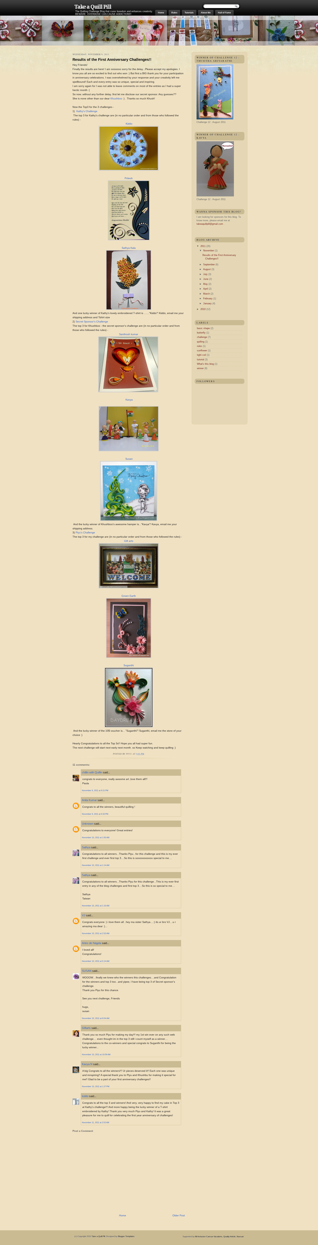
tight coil (201, 355)
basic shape (203, 328)
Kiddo (129, 123)
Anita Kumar (89, 800)
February (208, 298)
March (207, 293)
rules (199, 346)
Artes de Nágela (91, 943)
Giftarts (86, 1027)
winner (200, 368)
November (209, 250)
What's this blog (205, 364)
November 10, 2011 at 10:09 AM (96, 1054)
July (205, 274)
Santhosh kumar (128, 334)
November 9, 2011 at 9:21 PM (95, 790)
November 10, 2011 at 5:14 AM (95, 961)
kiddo (85, 1096)
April (206, 288)
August (207, 269)
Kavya (129, 399)
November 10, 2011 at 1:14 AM (95, 865)
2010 (203, 309)
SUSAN (86, 970)
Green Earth (128, 595)
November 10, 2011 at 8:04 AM (95, 1018)
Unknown (87, 823)
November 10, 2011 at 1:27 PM (95, 1086)
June (206, 279)
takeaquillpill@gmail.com (210, 224)
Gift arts (128, 540)
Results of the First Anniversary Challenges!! (112, 60)
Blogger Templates (126, 1236)
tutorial (200, 359)
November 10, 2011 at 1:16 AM (95, 906)
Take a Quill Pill (92, 7)
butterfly (201, 332)
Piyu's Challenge (85, 532)
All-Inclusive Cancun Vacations (208, 1236)
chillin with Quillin (92, 772)
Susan (129, 458)
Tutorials (189, 12)
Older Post (178, 1215)
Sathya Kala (129, 247)
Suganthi (128, 665)
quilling (200, 341)
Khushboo (116, 98)
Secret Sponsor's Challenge (92, 321)
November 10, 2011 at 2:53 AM (95, 933)
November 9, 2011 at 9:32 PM (95, 814)
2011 (203, 246)
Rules (174, 12)
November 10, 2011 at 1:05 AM (95, 837)
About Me (206, 12)
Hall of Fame (224, 12)
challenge (202, 337)
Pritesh (129, 178)
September (209, 264)
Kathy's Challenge (86, 111)
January (207, 303)
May (206, 284)
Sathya (86, 847)
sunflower (202, 350)
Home (161, 12)
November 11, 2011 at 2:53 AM (95, 1122)
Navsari (240, 1236)
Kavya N (87, 1064)
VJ (83, 915)
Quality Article (229, 1236)
